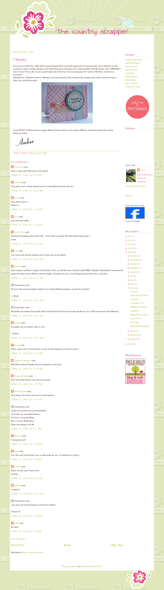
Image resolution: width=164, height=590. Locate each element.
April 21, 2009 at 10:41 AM (27, 277)
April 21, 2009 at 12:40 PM (27, 368)
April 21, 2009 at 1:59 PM (26, 399)
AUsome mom (20, 391)
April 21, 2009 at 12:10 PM (27, 353)
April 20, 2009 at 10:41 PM (27, 190)
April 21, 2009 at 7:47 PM (26, 444)
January (133, 339)
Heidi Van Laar (131, 69)
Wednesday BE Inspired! (139, 326)
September (134, 268)
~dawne (17, 182)
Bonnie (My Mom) (132, 63)
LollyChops (129, 73)
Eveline (17, 466)
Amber (143, 170)
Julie (16, 216)
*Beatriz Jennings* (22, 360)
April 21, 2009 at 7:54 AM (26, 224)
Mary (16, 451)
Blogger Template (70, 566)
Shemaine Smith (21, 375)
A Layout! (134, 291)
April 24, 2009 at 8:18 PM (26, 531)
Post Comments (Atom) (33, 552)
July (131, 276)
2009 (130, 252)
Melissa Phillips (131, 76)
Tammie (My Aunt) (132, 86)
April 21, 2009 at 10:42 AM (27, 315)
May (132, 284)
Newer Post (17, 545)
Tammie (17, 266)
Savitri (17, 345)
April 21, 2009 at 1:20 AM (26, 209)
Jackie (17, 197)
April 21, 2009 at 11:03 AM (27, 337)
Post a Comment (18, 538)
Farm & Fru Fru (131, 66)
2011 (130, 244)
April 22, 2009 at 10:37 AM (27, 493)
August (133, 272)
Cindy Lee (18, 166)
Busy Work (134, 322)
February (133, 335)
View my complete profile (135, 186)
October (133, 263)
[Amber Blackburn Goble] (135, 217)
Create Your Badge (132, 221)
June (132, 280)
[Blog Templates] (135, 383)
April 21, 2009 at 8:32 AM (26, 243)
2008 (130, 344)
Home (67, 545)
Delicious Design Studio (91, 566)
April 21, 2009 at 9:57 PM (26, 459)
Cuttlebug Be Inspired (138, 307)
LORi (16, 523)
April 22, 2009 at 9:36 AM (26, 478)
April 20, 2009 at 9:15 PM (26, 175)
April (132, 288)
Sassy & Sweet (131, 83)
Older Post (117, 545)
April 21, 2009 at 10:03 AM (27, 259)
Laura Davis (19, 232)
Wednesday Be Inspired (139, 295)
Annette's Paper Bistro (133, 59)
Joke (16, 250)
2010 (130, 248)
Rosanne (18, 435)
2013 (130, 236)
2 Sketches (19, 59)
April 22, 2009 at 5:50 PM (26, 515)
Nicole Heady (130, 80)
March (132, 331)
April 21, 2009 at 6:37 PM (26, 428)
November (134, 259)
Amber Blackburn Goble (134, 205)
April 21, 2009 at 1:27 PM (26, 384)
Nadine (17, 322)
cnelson (17, 485)
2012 (130, 240)
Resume (128, 195)
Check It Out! (135, 318)
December (134, 255)
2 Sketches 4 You (137, 303)
